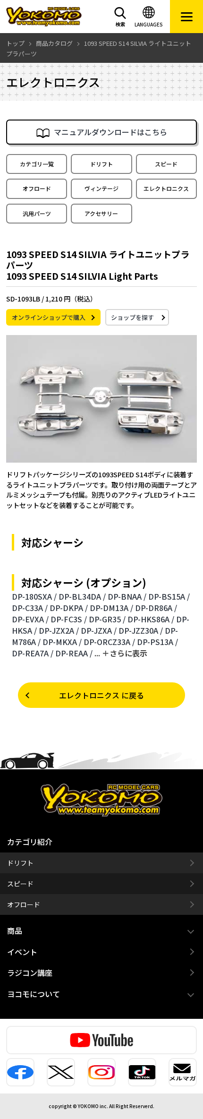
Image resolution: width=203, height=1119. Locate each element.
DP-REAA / (74, 653)
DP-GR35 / (107, 619)
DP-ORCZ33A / (109, 641)
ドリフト (101, 164)
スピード (166, 164)
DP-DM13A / (111, 607)
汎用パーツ (37, 213)
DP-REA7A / (32, 653)
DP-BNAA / (127, 596)
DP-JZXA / (99, 630)
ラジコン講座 (29, 972)
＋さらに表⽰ (124, 653)
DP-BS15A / (169, 596)
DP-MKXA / (62, 641)
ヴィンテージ (101, 188)
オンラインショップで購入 (48, 317)
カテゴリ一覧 (37, 164)
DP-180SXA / (34, 596)
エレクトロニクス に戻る (101, 695)
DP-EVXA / (30, 619)
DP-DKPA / (69, 607)
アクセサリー (101, 213)
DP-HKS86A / (150, 619)
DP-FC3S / (69, 619)
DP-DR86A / (156, 607)
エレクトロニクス (166, 188)
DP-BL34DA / (82, 596)
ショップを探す (132, 317)
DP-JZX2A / (59, 630)
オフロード (37, 188)
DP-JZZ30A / (140, 630)
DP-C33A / (30, 607)
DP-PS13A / (157, 641)
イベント (22, 951)
